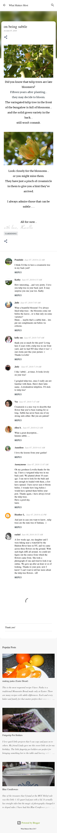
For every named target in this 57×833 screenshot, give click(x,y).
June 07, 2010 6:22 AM (35, 259)
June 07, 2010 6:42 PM (36, 514)
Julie (17, 302)
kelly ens (19, 337)
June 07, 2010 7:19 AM (31, 366)
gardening (11, 233)
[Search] (52, 5)
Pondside (19, 259)
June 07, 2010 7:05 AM (30, 302)
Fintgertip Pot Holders (12, 735)
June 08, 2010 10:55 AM (32, 534)
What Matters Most (18, 5)
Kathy (18, 279)
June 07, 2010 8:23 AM (33, 427)
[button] (6, 37)
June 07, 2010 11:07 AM (37, 464)
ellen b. (18, 427)
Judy (17, 366)
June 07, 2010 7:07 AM (34, 337)
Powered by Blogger (30, 822)
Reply (18, 272)
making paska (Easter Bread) (15, 680)
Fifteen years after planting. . (28, 92)
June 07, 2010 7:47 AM (29, 401)
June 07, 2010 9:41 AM (35, 447)
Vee (16, 401)
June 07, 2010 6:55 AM (32, 279)
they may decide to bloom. (28, 97)
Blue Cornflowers (10, 789)
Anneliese (19, 447)
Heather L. (20, 514)
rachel (17, 534)
